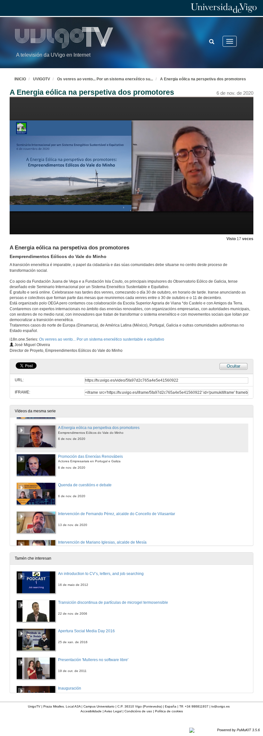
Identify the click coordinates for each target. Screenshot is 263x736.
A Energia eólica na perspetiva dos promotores (203, 79)
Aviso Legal (113, 711)
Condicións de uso (138, 711)
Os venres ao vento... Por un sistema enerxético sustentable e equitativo (101, 339)
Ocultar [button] (233, 366)
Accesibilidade (91, 711)
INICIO (20, 79)
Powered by (238, 730)
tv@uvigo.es (220, 706)
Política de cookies (169, 711)
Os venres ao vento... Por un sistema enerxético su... (105, 79)
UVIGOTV (41, 79)
